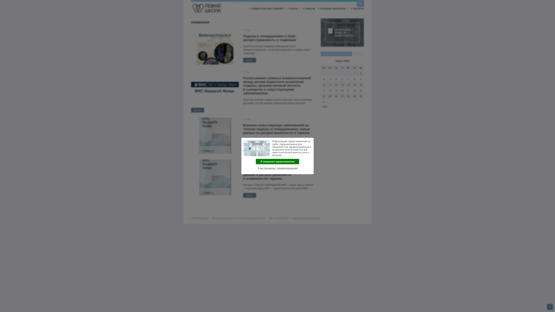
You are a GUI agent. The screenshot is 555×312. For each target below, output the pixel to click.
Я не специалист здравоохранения (277, 168)
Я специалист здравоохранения (277, 161)
